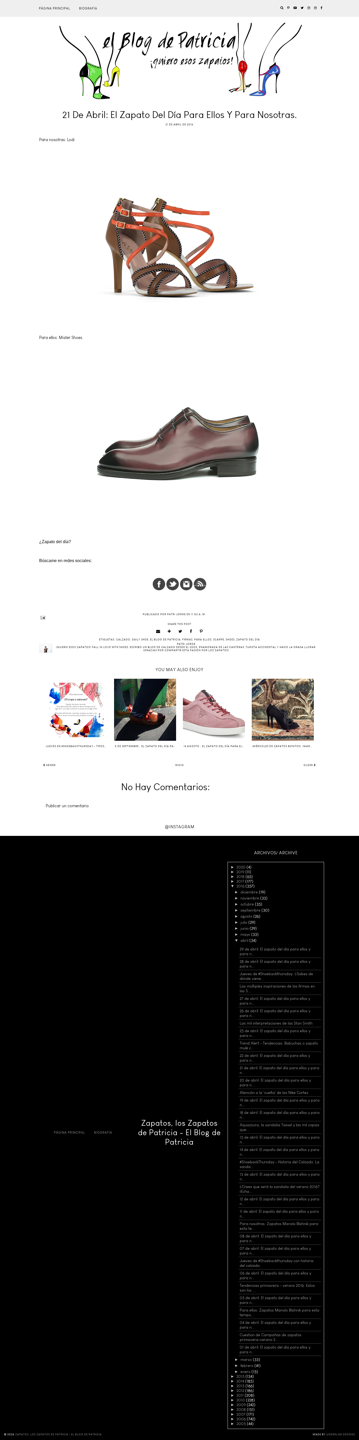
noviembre (250, 898)
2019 (241, 872)
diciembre (249, 892)
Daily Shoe (140, 639)
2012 (241, 1390)
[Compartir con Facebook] (191, 631)
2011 (241, 1395)
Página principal (54, 8)
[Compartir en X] (180, 631)
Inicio (179, 765)
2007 (242, 1414)
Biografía (88, 8)
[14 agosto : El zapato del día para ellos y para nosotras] (214, 710)
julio (244, 922)
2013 (241, 1386)
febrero (247, 1365)
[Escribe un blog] (169, 631)
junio (245, 928)
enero (246, 1371)
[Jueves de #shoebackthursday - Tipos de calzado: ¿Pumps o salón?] (76, 710)
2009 (242, 1404)
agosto (246, 916)
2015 (241, 1376)
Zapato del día (248, 639)
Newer (50, 765)
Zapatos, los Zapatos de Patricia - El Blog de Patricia (179, 1132)
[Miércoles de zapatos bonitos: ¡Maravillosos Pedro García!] (282, 710)
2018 (241, 876)
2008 (242, 1409)
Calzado (123, 639)
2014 (241, 1381)
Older (309, 765)
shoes (230, 639)
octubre (247, 904)
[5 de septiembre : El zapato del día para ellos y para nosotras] (145, 710)
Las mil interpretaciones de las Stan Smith (276, 1023)
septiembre (250, 910)
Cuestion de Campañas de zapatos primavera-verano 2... (270, 1337)
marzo (246, 1359)
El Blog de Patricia (165, 639)
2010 (241, 1400)
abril (244, 940)
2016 (241, 886)
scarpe (218, 639)
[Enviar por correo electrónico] (158, 631)
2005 (242, 1423)
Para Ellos (203, 639)
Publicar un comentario (67, 805)
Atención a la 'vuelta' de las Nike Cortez (274, 1092)
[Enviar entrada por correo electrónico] (179, 617)
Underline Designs (340, 1434)
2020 (242, 867)
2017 (241, 881)
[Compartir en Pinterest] (201, 631)
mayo (245, 934)
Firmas (187, 639)
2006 (242, 1419)
